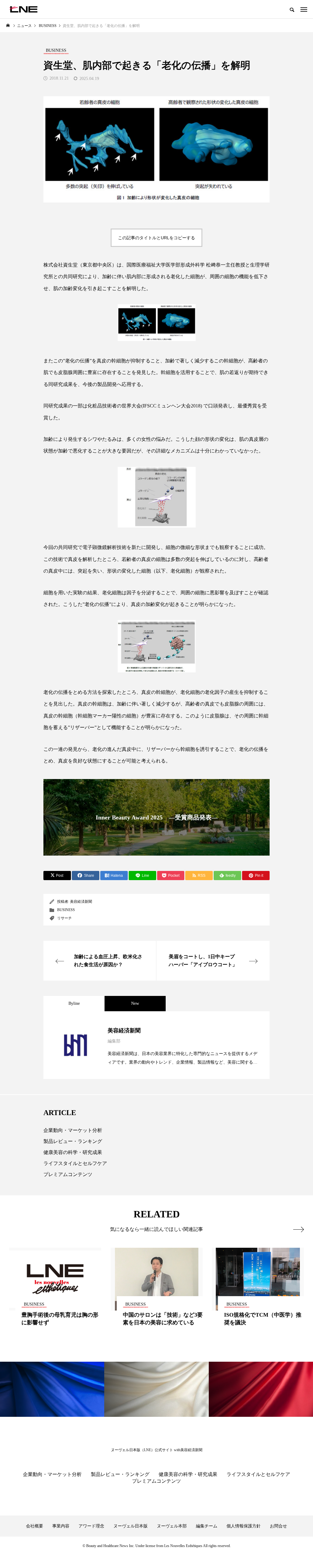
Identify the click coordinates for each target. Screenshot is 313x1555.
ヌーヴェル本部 (172, 1526)
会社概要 (34, 1526)
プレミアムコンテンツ (67, 1174)
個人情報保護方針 (243, 1526)
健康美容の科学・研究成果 (72, 1152)
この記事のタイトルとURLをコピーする (156, 237)
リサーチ (64, 918)
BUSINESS (66, 910)
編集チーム (206, 1526)
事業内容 (60, 1526)
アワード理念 (91, 1526)
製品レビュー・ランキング (72, 1141)
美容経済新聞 (81, 901)
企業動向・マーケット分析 (72, 1130)
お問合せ (278, 1526)
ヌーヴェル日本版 (130, 1526)
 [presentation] (298, 1229)
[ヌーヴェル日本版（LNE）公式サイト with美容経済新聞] (23, 9)
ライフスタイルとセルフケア (75, 1163)
